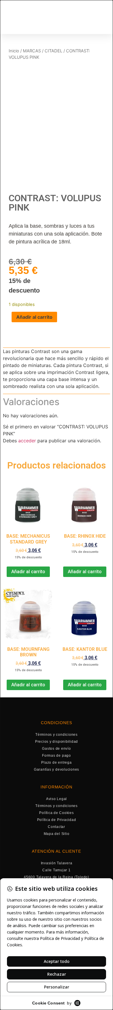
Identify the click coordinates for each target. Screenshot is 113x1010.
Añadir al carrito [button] (28, 571)
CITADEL (53, 51)
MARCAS (32, 51)
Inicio (14, 51)
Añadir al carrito (34, 317)
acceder (27, 440)
